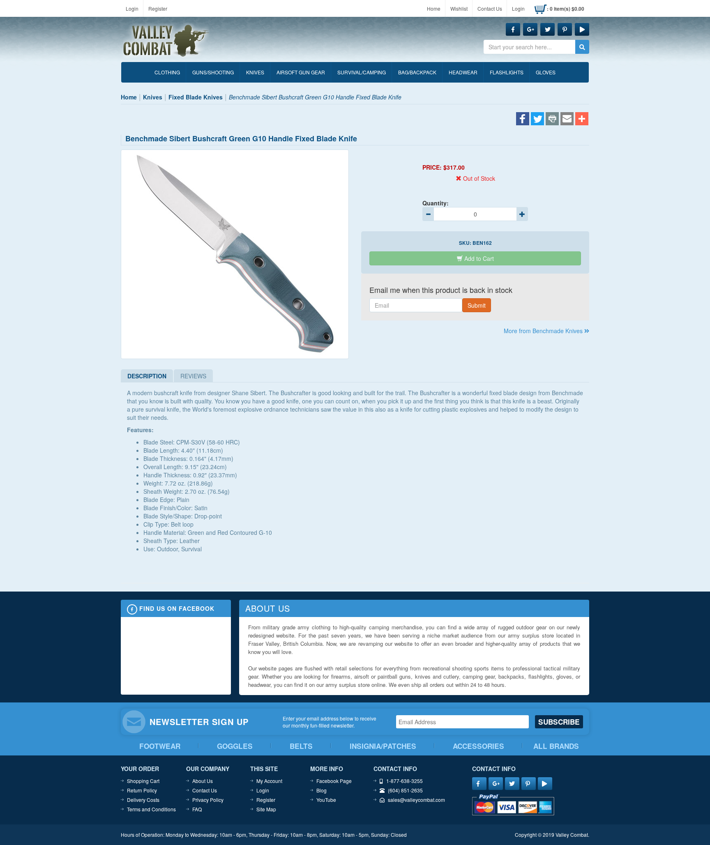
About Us (202, 780)
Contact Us (489, 8)
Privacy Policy (208, 799)
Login (132, 8)
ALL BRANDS (556, 746)
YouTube (326, 799)
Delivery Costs (143, 799)
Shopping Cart (143, 780)
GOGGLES (235, 746)
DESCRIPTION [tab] (146, 376)
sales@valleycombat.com (416, 799)
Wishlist (459, 8)
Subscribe (559, 722)
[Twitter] (537, 119)
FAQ (197, 809)
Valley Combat (166, 41)
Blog (321, 790)
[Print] (552, 119)
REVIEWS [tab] (193, 376)
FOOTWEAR (159, 746)
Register (157, 8)
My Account (269, 780)
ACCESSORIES (478, 746)
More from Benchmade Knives (544, 331)
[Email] (567, 119)
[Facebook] (522, 119)
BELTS (301, 746)
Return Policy (142, 790)
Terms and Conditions (151, 809)
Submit (477, 305)
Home (433, 8)
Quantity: (435, 203)
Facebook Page (334, 780)
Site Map (266, 809)
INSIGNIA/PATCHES (383, 746)
